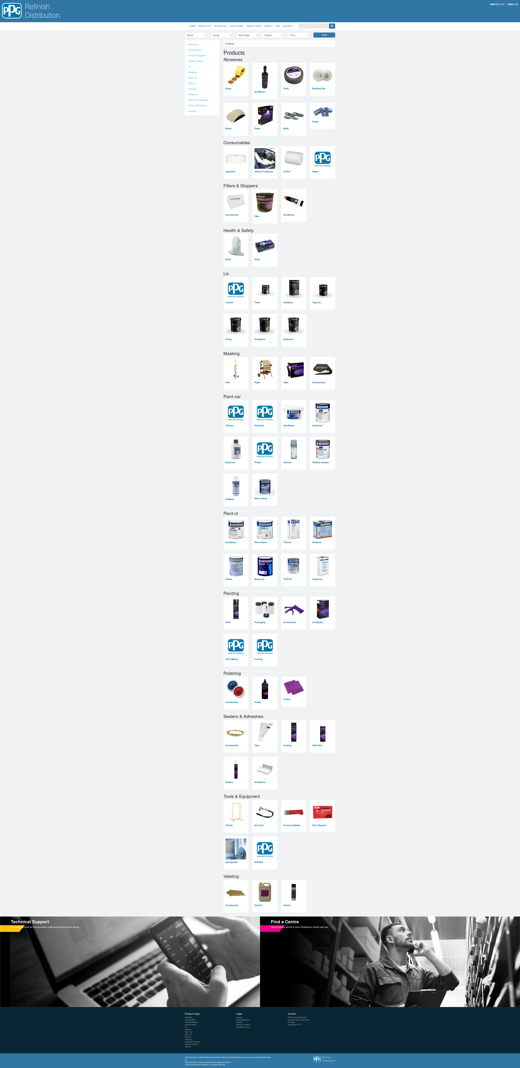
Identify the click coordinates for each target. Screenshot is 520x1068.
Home (193, 26)
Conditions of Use (242, 1027)
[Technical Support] (130, 961)
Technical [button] (220, 26)
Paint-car (192, 77)
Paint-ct (192, 83)
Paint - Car (189, 1032)
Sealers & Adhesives (198, 100)
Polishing (192, 94)
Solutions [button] (236, 26)
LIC (186, 1027)
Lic (189, 66)
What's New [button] (254, 26)
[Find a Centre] (390, 961)
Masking (192, 72)
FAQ (278, 26)
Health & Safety (195, 61)
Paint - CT (188, 1034)
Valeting (192, 111)
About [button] (268, 26)
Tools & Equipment (197, 105)
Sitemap (239, 1017)
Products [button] (204, 26)
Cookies (239, 1022)
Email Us (513, 4)
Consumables (195, 49)
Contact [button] (287, 26)
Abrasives (193, 44)
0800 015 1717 (497, 4)
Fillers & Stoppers (197, 55)
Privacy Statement (243, 1020)
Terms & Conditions (243, 1024)
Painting (192, 88)
